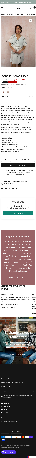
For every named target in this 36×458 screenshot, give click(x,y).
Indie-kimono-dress (18, 14)
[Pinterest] (10, 188)
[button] (18, 354)
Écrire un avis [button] (17, 213)
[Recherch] (30, 8)
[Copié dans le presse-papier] (17, 188)
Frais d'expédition (5, 84)
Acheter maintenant (18, 165)
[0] (33, 8)
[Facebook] (2, 188)
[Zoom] (30, 20)
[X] (6, 188)
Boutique (9, 14)
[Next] (21, 68)
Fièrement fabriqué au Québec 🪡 (21, 2)
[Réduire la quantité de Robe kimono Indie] (2, 160)
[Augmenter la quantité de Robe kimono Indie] (8, 160)
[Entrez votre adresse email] (33, 391)
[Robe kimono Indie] (3, 92)
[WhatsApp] (13, 188)
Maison (3, 14)
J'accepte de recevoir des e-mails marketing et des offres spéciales (17, 396)
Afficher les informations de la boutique (16, 177)
